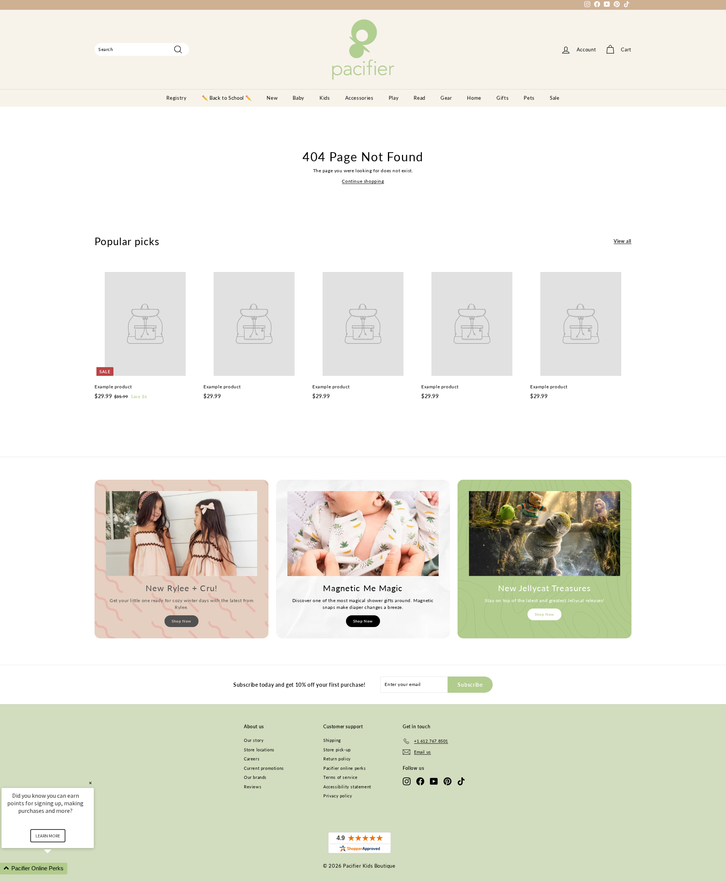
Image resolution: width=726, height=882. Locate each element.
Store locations (259, 749)
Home (474, 98)
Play (394, 98)
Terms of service (340, 777)
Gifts (502, 98)
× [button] (90, 782)
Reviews (252, 786)
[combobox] (142, 49)
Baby (298, 98)
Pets (529, 98)
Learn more (48, 836)
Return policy (337, 758)
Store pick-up (337, 749)
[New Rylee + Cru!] (181, 533)
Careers (251, 758)
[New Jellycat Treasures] (544, 533)
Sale (555, 98)
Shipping (332, 740)
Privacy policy (337, 795)
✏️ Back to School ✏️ (227, 98)
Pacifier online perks (344, 768)
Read (419, 98)
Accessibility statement (347, 786)
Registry (176, 98)
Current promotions (264, 768)
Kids (325, 98)
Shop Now (181, 621)
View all (622, 241)
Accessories (359, 98)
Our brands (255, 777)
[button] (56, 868)
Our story (254, 740)
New (272, 98)
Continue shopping (363, 181)
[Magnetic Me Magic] (363, 533)
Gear (446, 98)
